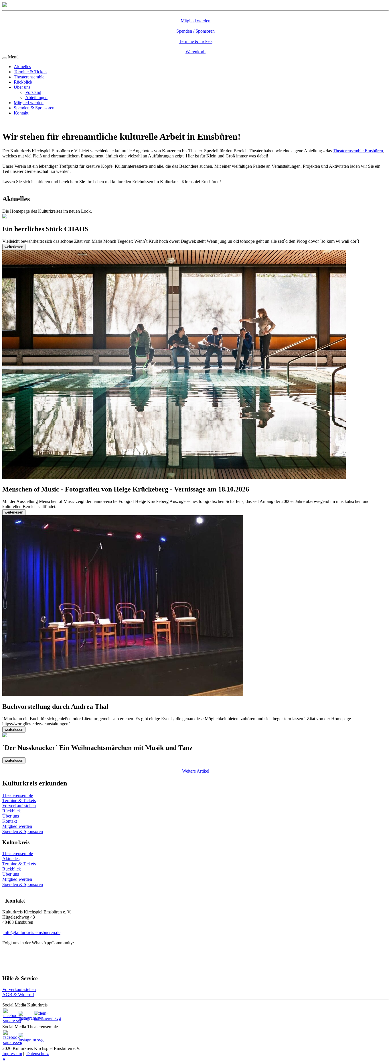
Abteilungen (36, 97)
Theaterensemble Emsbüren (358, 150)
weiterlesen (14, 247)
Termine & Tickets (30, 71)
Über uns (22, 87)
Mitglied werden (29, 102)
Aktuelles (22, 66)
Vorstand (33, 92)
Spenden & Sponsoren (34, 107)
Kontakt (21, 112)
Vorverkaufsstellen (19, 989)
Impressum (12, 1053)
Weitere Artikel (195, 771)
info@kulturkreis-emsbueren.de (31, 932)
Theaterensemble (29, 76)
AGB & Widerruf (18, 994)
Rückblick (23, 82)
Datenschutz (37, 1053)
